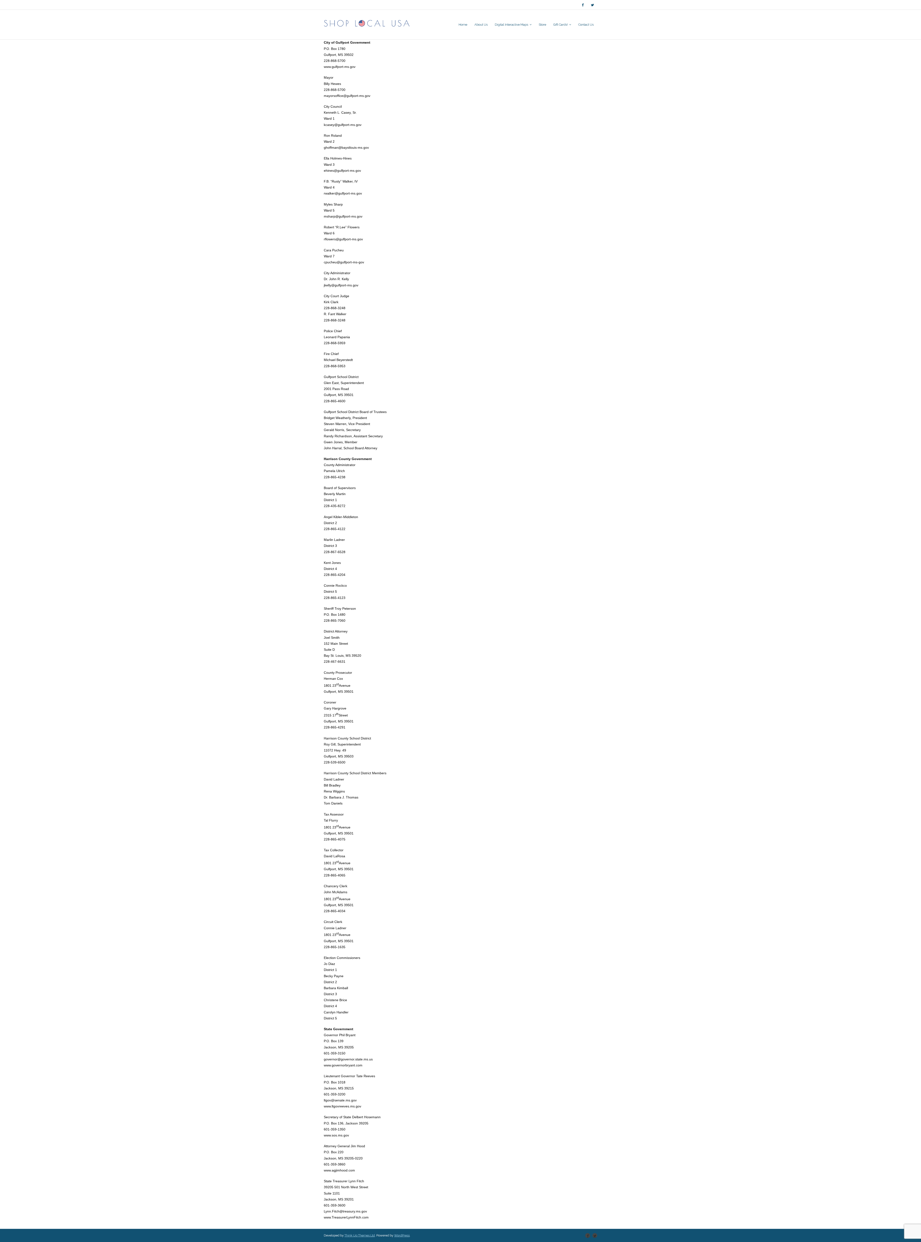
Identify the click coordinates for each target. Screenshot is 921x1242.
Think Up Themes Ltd (359, 1235)
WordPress (402, 1235)
